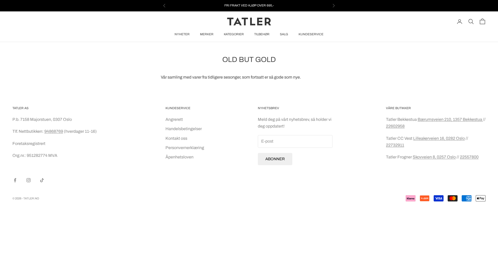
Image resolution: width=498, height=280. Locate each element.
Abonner (275, 159)
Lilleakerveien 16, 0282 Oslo (439, 138)
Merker (206, 34)
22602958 (395, 126)
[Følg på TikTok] (42, 180)
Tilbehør (261, 34)
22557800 (469, 157)
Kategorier (234, 34)
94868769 (53, 131)
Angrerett (174, 119)
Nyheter (182, 34)
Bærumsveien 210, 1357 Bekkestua (450, 119)
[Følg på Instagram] (28, 180)
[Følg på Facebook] (15, 180)
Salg (284, 34)
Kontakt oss (176, 138)
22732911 (395, 145)
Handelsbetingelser (183, 129)
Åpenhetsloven (179, 157)
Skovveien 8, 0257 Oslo (434, 157)
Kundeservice (311, 34)
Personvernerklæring (184, 147)
